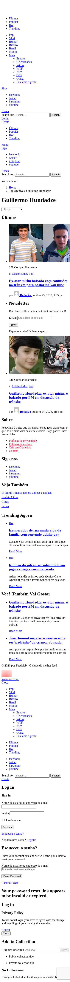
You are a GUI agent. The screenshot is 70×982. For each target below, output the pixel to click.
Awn (19, 71)
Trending (14, 28)
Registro (31, 840)
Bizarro (13, 45)
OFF (19, 75)
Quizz (20, 78)
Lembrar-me (13, 820)
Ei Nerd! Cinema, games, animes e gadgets (26, 492)
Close (4, 682)
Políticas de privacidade (23, 440)
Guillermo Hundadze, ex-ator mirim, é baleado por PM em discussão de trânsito (38, 397)
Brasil (12, 48)
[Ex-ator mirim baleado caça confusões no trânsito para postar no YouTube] (39, 243)
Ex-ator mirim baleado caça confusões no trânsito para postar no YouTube (38, 283)
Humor (13, 41)
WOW (20, 65)
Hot (11, 25)
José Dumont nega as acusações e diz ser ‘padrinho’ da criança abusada (37, 640)
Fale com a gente (26, 82)
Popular (13, 21)
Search (56, 115)
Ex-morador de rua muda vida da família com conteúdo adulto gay (35, 532)
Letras (5, 506)
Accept (5, 929)
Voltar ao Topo (10, 679)
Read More (15, 551)
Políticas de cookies (20, 444)
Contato (13, 450)
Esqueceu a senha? (12, 833)
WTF (19, 68)
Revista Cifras (9, 497)
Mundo (13, 51)
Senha (5, 813)
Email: (13, 317)
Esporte (20, 58)
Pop (11, 34)
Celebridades (24, 61)
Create (5, 121)
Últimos (13, 18)
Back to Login (9, 882)
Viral (12, 38)
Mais (12, 55)
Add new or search (13, 949)
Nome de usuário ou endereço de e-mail (24, 802)
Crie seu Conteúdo (20, 447)
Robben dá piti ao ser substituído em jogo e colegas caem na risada (37, 567)
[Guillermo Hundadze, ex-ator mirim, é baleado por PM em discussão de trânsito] (39, 355)
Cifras (5, 501)
